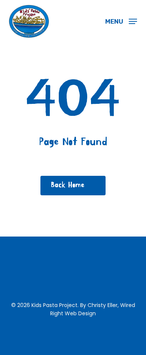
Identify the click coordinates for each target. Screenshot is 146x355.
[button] (121, 20)
